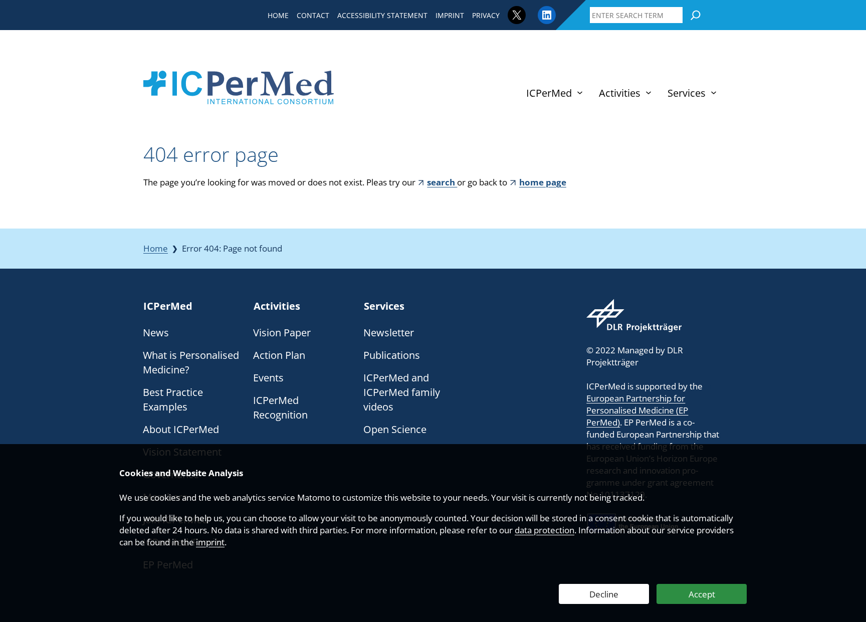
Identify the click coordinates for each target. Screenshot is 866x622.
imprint (210, 542)
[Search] (696, 15)
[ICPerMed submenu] (580, 93)
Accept (702, 594)
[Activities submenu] (648, 93)
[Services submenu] (714, 93)
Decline (603, 594)
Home (155, 248)
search (442, 182)
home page (542, 182)
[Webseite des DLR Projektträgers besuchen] (634, 315)
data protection (544, 530)
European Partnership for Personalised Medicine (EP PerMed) (637, 410)
